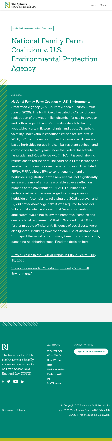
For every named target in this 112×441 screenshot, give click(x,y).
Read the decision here (72, 242)
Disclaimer (7, 410)
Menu (103, 5)
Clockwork (103, 414)
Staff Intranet (54, 383)
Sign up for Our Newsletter (91, 351)
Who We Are (54, 350)
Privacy (21, 410)
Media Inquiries (56, 369)
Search (93, 5)
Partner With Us (54, 376)
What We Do (54, 355)
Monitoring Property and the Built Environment (32, 28)
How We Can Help (54, 362)
